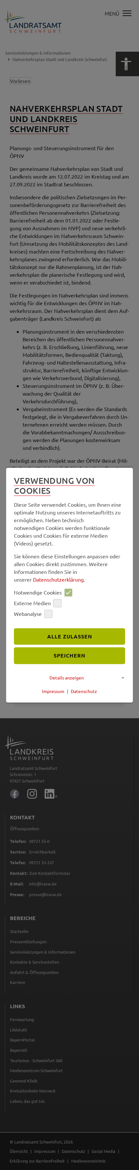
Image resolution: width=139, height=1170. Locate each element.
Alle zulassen (69, 636)
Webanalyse (28, 614)
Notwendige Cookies (38, 592)
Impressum (53, 691)
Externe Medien (32, 603)
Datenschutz (84, 691)
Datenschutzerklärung (58, 579)
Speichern (69, 655)
